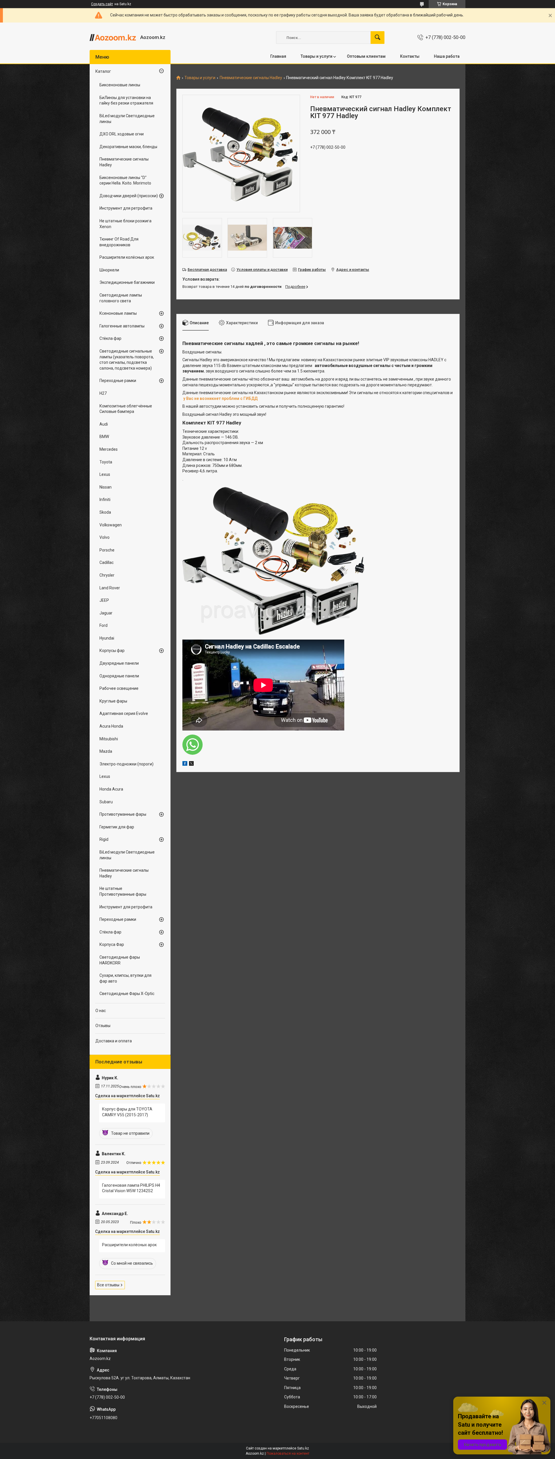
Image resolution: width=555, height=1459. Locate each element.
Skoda (105, 512)
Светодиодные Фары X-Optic (126, 993)
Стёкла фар (110, 338)
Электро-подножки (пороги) (126, 764)
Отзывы (102, 1025)
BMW (104, 436)
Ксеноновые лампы (118, 313)
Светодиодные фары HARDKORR (119, 960)
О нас (100, 1010)
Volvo (104, 537)
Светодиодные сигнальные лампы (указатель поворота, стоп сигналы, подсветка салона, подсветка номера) (126, 359)
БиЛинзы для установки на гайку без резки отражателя (126, 100)
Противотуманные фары (122, 814)
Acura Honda (111, 726)
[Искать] (377, 37)
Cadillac (106, 562)
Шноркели (109, 270)
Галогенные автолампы (122, 326)
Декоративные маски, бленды (128, 146)
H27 (103, 393)
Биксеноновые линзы (119, 85)
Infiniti (104, 499)
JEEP (104, 600)
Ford (103, 625)
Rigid (103, 839)
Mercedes (108, 449)
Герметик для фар (116, 827)
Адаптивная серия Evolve (123, 713)
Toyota (105, 462)
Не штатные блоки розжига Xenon (125, 224)
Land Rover (109, 588)
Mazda (105, 751)
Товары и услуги (316, 56)
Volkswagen (110, 525)
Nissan (105, 487)
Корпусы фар (112, 650)
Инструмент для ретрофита (125, 208)
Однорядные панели (119, 676)
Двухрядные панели (119, 663)
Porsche (106, 550)
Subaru (106, 802)
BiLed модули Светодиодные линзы (127, 118)
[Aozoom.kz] (113, 37)
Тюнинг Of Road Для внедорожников (118, 242)
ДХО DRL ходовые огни (121, 134)
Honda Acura (111, 789)
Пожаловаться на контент (288, 1453)
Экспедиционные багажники (127, 282)
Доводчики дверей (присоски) (128, 195)
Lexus (104, 474)
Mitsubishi (108, 739)
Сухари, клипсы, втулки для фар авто (125, 978)
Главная (278, 56)
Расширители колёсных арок (126, 257)
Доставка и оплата (113, 1041)
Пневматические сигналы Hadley (251, 78)
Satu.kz (303, 1448)
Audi (103, 424)
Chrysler (106, 575)
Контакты (409, 56)
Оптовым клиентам (366, 56)
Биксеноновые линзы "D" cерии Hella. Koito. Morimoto (125, 180)
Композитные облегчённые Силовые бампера (125, 409)
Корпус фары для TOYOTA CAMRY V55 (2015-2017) (127, 1112)
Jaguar (105, 613)
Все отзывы (108, 1285)
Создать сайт (102, 4)
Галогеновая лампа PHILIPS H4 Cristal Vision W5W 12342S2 (131, 1188)
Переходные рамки (117, 380)
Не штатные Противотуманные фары (122, 891)
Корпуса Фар (111, 944)
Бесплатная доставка (207, 269)
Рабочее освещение (118, 688)
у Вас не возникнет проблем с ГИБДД (220, 398)
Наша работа (447, 56)
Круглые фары (113, 701)
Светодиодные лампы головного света (120, 298)
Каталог (103, 71)
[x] (191, 764)
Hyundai (106, 638)
